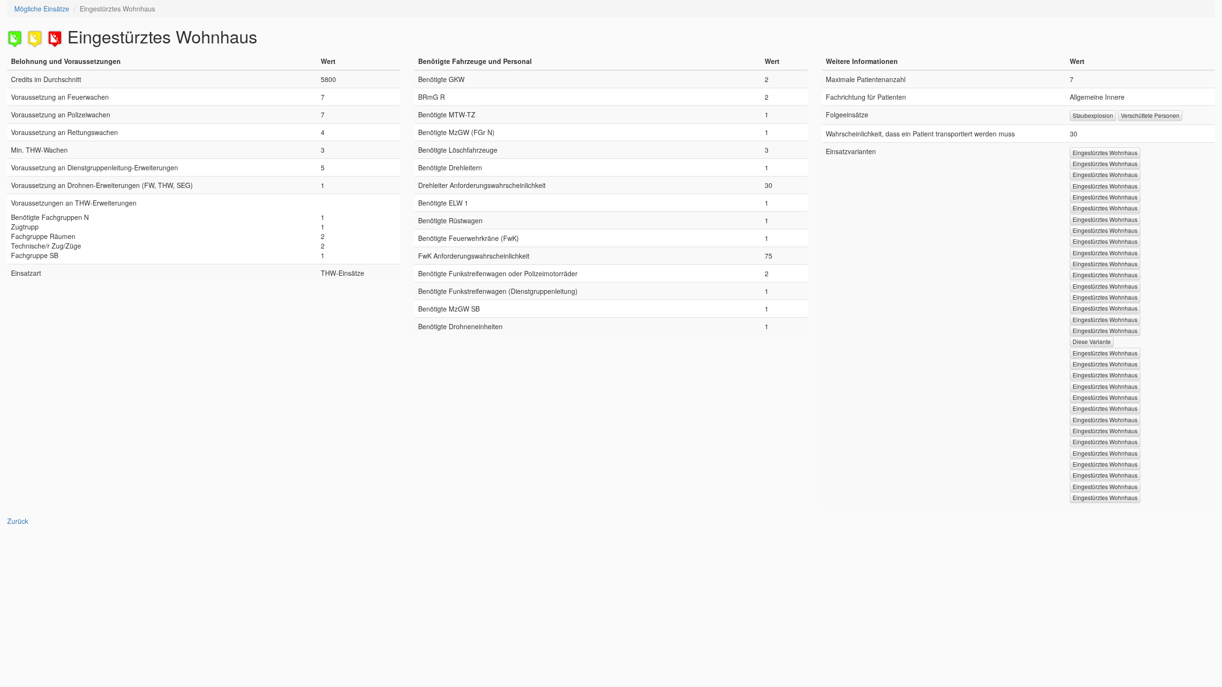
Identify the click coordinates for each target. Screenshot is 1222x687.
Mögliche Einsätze (41, 8)
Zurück (17, 521)
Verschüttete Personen (1150, 115)
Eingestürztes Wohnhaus (1105, 152)
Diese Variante (1092, 341)
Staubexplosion (1093, 115)
